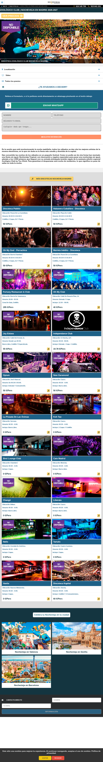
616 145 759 (80, 6)
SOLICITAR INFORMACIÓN (52, 137)
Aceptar (45, 758)
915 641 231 (95, 6)
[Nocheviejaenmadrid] (54, 2)
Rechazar (58, 758)
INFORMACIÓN (51, 712)
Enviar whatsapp (53, 105)
